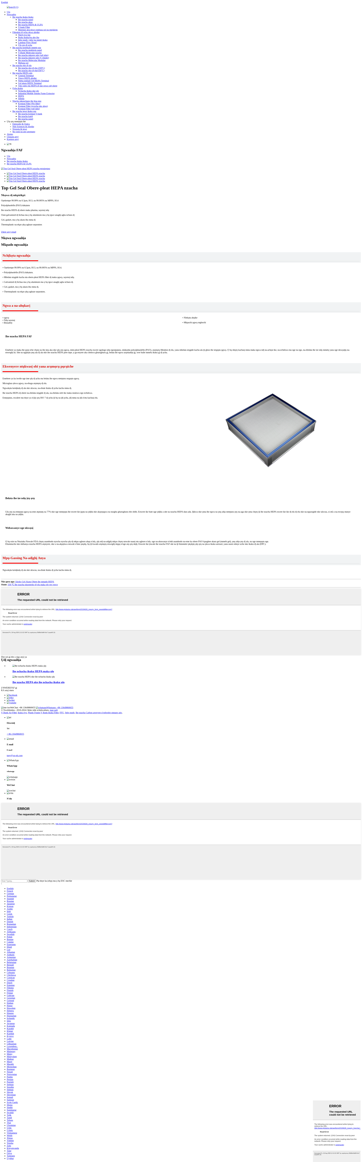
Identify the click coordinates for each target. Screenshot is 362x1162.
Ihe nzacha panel (25, 19)
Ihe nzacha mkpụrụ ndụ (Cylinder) (33, 58)
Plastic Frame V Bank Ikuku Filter (43, 712)
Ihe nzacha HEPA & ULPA (30, 24)
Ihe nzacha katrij (25, 116)
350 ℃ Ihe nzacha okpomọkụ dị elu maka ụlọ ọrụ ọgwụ (33, 584)
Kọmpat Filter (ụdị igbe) (29, 109)
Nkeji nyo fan (24, 35)
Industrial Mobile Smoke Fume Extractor (36, 93)
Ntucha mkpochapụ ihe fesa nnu (26, 101)
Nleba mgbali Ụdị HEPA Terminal (33, 81)
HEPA (21, 96)
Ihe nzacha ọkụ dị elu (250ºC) (31, 68)
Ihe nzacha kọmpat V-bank (30, 114)
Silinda (21, 98)
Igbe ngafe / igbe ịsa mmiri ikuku (33, 40)
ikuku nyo (22, 712)
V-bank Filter (24, 27)
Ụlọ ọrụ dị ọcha (25, 45)
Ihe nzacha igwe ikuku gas (24, 111)
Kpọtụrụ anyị (13, 139)
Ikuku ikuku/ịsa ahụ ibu (28, 37)
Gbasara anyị (13, 137)
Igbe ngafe (70, 712)
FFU (62, 712)
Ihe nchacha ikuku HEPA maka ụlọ (33, 671)
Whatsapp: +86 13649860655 (60, 707)
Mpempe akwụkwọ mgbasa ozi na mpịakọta (38, 30)
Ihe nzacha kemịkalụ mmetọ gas (26, 47)
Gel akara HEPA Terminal (30, 83)
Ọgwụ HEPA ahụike (27, 78)
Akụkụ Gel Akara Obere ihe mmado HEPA (34, 581)
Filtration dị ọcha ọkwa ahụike (26, 32)
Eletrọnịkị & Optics (21, 124)
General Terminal (26, 75)
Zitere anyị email (8, 232)
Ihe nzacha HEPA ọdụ (22, 73)
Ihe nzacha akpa (25, 22)
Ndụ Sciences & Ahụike (23, 126)
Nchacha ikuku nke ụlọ (28, 91)
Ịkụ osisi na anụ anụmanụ (23, 131)
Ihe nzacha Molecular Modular (32, 60)
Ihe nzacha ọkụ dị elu (22, 65)
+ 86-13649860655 (15, 734)
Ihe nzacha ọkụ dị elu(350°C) (31, 70)
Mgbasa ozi (23, 63)
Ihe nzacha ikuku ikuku (22, 17)
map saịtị (54, 710)
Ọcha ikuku (17, 88)
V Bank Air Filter (9, 712)
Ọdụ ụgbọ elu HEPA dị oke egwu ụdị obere (37, 86)
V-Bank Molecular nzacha (30, 52)
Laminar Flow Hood (27, 42)
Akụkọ (10, 134)
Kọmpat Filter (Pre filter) (29, 103)
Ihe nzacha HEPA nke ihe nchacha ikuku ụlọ (38, 682)
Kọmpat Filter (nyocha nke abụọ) (33, 106)
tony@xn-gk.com (14, 755)
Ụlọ (8, 12)
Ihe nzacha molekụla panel (30, 50)
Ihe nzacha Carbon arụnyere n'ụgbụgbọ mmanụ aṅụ (99, 712)
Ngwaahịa (11, 14)
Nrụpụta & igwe (19, 129)
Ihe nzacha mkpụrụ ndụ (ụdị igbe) (33, 55)
